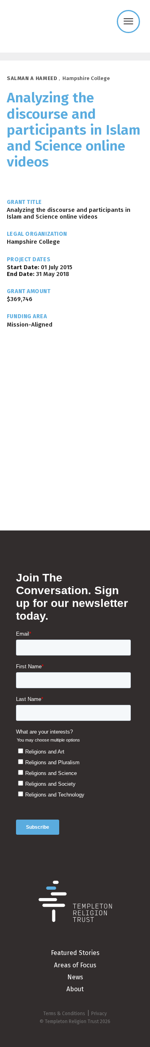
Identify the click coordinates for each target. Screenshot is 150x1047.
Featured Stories (75, 953)
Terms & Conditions (64, 1013)
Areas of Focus (75, 965)
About (75, 989)
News (75, 977)
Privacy (99, 1013)
